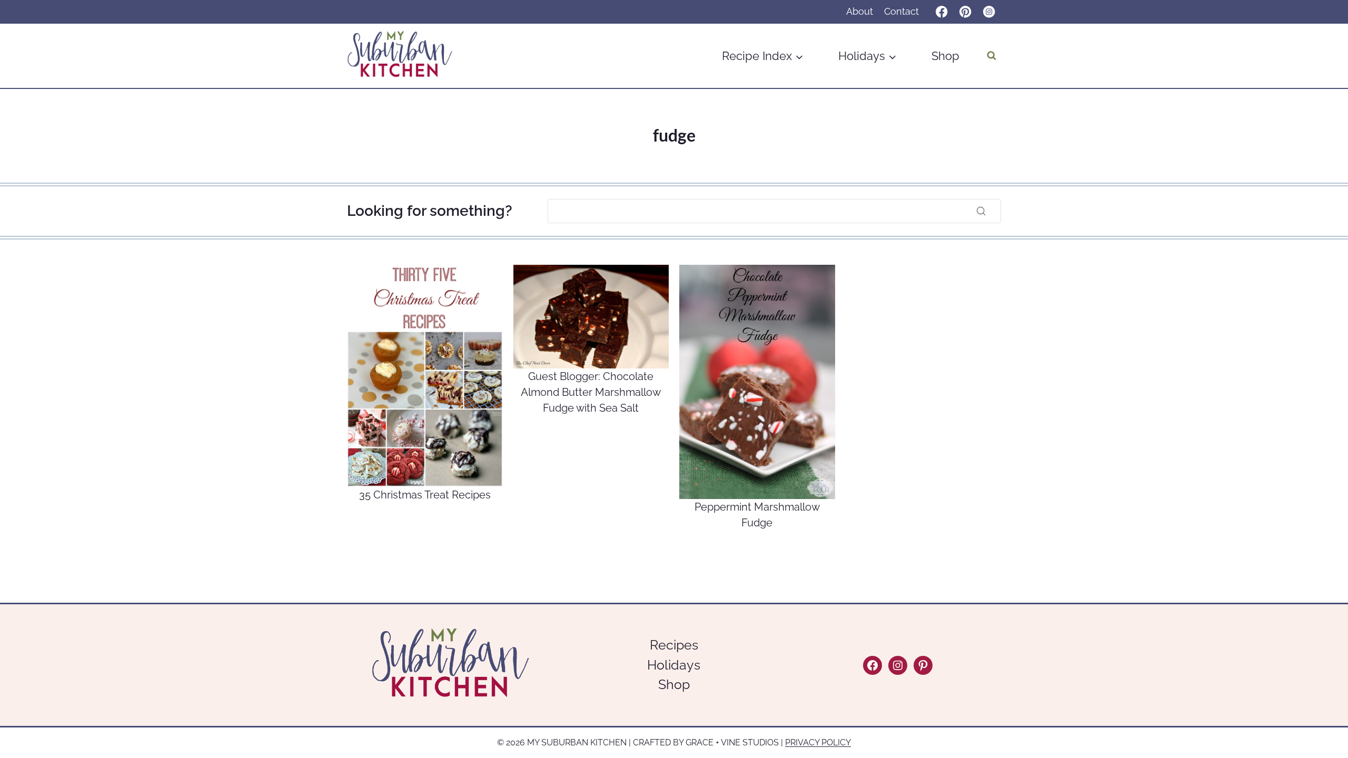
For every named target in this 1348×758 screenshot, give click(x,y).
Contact (901, 11)
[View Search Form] (991, 55)
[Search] (981, 211)
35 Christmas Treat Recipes (425, 494)
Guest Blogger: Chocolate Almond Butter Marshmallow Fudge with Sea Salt (591, 392)
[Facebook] (942, 12)
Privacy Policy (818, 742)
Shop (945, 56)
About (859, 11)
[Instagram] (989, 12)
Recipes (674, 645)
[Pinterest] (965, 12)
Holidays (673, 665)
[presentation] (425, 376)
